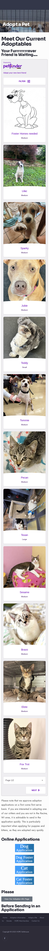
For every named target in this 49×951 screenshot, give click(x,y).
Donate (9, 921)
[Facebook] (5, 938)
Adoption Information (17, 917)
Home (5, 917)
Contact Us (35, 921)
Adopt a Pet (32, 917)
